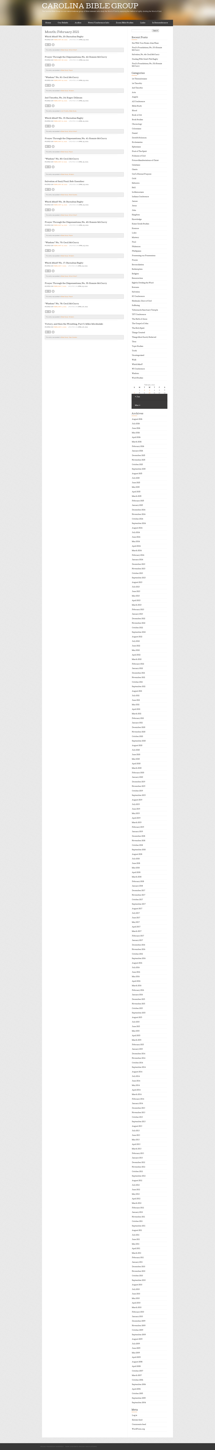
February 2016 (138, 990)
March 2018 (136, 877)
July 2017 (136, 913)
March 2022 (136, 659)
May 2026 (136, 433)
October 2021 (137, 682)
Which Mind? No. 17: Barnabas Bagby (64, 263)
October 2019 (137, 791)
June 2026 (136, 428)
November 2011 (138, 1217)
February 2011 (138, 1258)
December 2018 (138, 836)
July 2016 (136, 967)
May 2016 (136, 977)
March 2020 (137, 768)
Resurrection (137, 278)
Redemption (137, 269)
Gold (134, 178)
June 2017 (136, 918)
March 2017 (136, 931)
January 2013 (137, 1158)
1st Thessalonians (139, 79)
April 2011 (136, 1248)
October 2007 (137, 1371)
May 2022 (136, 650)
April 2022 (136, 655)
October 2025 (137, 465)
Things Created (138, 333)
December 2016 (138, 945)
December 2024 (138, 510)
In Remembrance (160, 23)
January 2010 (137, 1317)
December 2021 (138, 673)
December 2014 (138, 1054)
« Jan (137, 397)
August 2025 (137, 474)
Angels (135, 97)
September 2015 (138, 1013)
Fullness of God (139, 156)
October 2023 (137, 573)
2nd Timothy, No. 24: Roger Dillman (63, 98)
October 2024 (137, 519)
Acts (134, 92)
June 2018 (136, 863)
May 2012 (136, 1194)
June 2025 (136, 483)
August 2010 (137, 1285)
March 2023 (136, 605)
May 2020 (136, 759)
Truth (134, 351)
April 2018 (136, 872)
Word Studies (73, 194)
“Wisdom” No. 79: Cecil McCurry (62, 243)
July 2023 (136, 587)
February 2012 (138, 1208)
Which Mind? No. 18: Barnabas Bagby (64, 202)
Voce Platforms (91, 1446)
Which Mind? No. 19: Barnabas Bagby (64, 118)
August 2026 (137, 419)
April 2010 (136, 1303)
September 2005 (139, 1398)
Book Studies (137, 120)
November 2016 (138, 949)
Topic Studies (73, 337)
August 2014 (137, 1072)
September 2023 (139, 578)
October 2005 (137, 1393)
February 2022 (138, 664)
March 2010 (136, 1307)
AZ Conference (138, 102)
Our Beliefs (63, 23)
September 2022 (139, 632)
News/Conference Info (98, 23)
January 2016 (137, 995)
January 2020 (137, 777)
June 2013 (136, 1135)
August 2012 (137, 1181)
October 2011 (137, 1221)
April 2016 (136, 981)
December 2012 (138, 1162)
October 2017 (137, 900)
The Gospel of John (140, 324)
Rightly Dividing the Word (143, 283)
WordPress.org (138, 1429)
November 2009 (138, 1326)
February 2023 (138, 610)
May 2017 (136, 922)
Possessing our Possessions (143, 256)
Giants (135, 169)
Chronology (137, 124)
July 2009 (136, 1344)
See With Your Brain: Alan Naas (145, 43)
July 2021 (136, 696)
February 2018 (138, 881)
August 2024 (137, 528)
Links (142, 23)
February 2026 (138, 446)
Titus (134, 342)
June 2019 (136, 809)
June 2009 (136, 1348)
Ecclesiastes (137, 142)
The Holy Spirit (138, 328)
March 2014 (137, 1094)
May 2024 (136, 541)
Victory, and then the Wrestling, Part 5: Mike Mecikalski (74, 324)
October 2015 (137, 1008)
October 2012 (137, 1171)
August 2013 (137, 1126)
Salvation (136, 292)
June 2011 (136, 1239)
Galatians (136, 165)
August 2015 (137, 1017)
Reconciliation (138, 265)
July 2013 (136, 1131)
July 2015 (136, 1022)
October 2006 (137, 1380)
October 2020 (137, 736)
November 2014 (138, 1058)
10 (149, 393)
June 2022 (136, 646)
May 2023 (136, 596)
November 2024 (138, 514)
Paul (134, 242)
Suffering (136, 305)
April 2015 (136, 1036)
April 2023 (136, 600)
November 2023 (138, 569)
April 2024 (136, 546)
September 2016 (139, 958)
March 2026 (137, 442)
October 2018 (137, 845)
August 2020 (137, 745)
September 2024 (139, 523)
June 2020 (136, 755)
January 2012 (137, 1212)
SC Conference (138, 296)
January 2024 (137, 560)
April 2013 (136, 1144)
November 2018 (138, 841)
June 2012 (136, 1190)
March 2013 (136, 1149)
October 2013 (137, 1117)
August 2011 (137, 1230)
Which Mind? (73, 50)
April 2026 (136, 437)
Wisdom (71, 90)
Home (48, 23)
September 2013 (138, 1122)
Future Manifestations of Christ (145, 160)
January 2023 (137, 614)
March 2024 (137, 551)
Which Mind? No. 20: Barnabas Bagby (64, 37)
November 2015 (138, 1004)
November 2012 (138, 1167)
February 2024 (138, 555)
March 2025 (136, 496)
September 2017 (139, 904)
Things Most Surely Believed (144, 337)
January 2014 (137, 1103)
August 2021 (137, 691)
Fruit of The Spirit (139, 151)
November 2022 (138, 623)
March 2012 (136, 1203)
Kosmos (135, 228)
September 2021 (138, 687)
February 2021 (138, 718)
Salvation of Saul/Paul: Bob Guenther (64, 182)
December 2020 (138, 727)
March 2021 (136, 714)
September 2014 (139, 1067)
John (134, 210)
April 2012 (136, 1199)
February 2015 (138, 1045)
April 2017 (136, 927)
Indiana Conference (140, 197)
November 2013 (138, 1113)
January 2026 (137, 451)
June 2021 (136, 700)
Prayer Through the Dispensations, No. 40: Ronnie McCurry (76, 222)
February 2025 (138, 501)
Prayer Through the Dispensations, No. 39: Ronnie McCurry (76, 283)
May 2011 (135, 1244)
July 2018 (136, 859)
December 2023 (138, 564)
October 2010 (137, 1276)
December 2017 (138, 891)
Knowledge (137, 219)
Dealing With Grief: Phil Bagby (145, 59)
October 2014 (137, 1063)
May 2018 (136, 868)
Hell (134, 188)
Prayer (71, 70)
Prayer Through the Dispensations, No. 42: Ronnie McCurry (76, 57)
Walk (134, 360)
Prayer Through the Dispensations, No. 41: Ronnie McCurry (76, 139)
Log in (134, 1415)
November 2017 (138, 895)
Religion (135, 274)
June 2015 (136, 1026)
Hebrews (136, 183)
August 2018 (137, 854)
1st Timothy (137, 83)
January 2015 (137, 1049)
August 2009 (137, 1339)
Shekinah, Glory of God (142, 301)
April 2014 (136, 1090)
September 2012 (138, 1176)
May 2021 (136, 705)
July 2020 (136, 750)
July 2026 (136, 424)
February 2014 (138, 1099)
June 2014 (136, 1081)
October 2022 (137, 628)
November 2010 (138, 1271)
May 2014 (136, 1085)
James (135, 201)
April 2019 (136, 818)
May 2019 (136, 813)
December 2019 (138, 782)
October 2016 (137, 954)
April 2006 (136, 1389)
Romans (135, 287)
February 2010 (138, 1312)
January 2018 (137, 886)
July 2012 (136, 1185)
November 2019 (138, 786)
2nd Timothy (65, 111)
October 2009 (137, 1330)
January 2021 (137, 723)
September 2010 (139, 1280)
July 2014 (136, 1076)
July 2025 (136, 478)
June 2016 (136, 972)
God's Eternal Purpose (141, 174)
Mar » (137, 405)
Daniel (135, 133)
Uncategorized (138, 355)
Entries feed (137, 1420)
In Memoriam (138, 192)
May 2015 (136, 1031)
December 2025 (138, 455)
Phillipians (136, 251)
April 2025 (136, 492)
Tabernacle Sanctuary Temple (145, 310)
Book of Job (137, 115)
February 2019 (138, 827)
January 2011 (137, 1262)
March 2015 (136, 1040)
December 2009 (138, 1321)
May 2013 (136, 1140)
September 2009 (139, 1335)
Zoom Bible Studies (124, 23)
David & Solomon (139, 138)
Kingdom (136, 215)
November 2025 (138, 460)
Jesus (134, 206)
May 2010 (136, 1298)
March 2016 (136, 986)
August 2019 (137, 800)
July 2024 (136, 532)
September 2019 (139, 795)
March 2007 (137, 1375)
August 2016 (137, 963)
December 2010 (138, 1267)
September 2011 (138, 1226)
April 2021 (136, 709)
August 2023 (137, 582)
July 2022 (136, 641)
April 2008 (136, 1366)
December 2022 (138, 619)
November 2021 (138, 677)
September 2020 (139, 741)
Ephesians (136, 147)
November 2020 (138, 732)
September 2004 (139, 1403)
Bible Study (64, 50)
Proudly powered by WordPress (52, 1446)
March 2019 (136, 822)
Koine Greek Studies (140, 224)
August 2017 (137, 909)
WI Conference (138, 369)
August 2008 (137, 1362)
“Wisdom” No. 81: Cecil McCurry (62, 78)
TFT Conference (139, 314)
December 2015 (138, 999)
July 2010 (136, 1289)
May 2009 (136, 1353)
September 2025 (139, 469)
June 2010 (136, 1294)
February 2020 (138, 773)
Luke (134, 233)
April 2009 (136, 1357)
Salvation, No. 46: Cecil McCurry (145, 55)
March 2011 (136, 1253)
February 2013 (138, 1153)
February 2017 (138, 936)
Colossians (136, 129)
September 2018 (139, 850)
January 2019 (137, 832)
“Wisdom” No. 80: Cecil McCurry (62, 159)
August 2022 (137, 637)
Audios (78, 23)
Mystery (135, 237)
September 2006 (139, 1384)
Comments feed (139, 1424)
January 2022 (137, 668)
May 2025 (136, 487)
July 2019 (136, 804)
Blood (134, 111)
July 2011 (135, 1235)
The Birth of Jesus (139, 319)
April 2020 (136, 764)
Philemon (136, 247)
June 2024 (136, 537)
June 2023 (136, 591)
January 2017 (137, 940)
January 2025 (137, 505)
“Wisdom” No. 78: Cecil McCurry (62, 304)
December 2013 (138, 1108)
